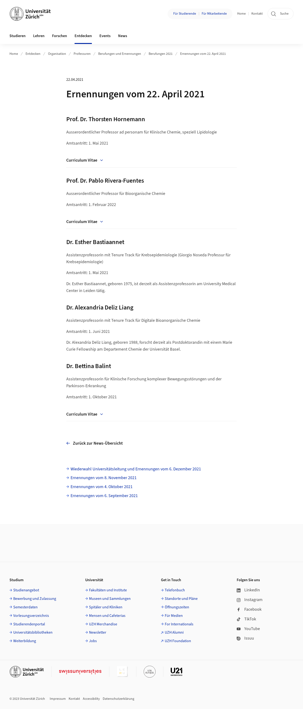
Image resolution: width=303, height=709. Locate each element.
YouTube (252, 629)
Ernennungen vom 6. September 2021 (104, 496)
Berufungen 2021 (161, 54)
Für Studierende (184, 13)
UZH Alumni (174, 632)
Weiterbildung (24, 641)
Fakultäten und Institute (108, 590)
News (122, 36)
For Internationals (179, 624)
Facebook (253, 609)
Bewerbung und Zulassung (34, 598)
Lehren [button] (39, 36)
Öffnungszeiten (177, 607)
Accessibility (91, 698)
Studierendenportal (29, 624)
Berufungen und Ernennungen (119, 54)
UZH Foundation (178, 641)
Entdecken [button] (83, 36)
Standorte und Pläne (181, 598)
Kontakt (257, 13)
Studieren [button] (17, 36)
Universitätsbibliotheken (33, 632)
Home (241, 13)
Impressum (58, 698)
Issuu (249, 638)
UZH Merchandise (103, 624)
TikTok (250, 619)
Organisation (57, 54)
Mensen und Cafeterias (107, 615)
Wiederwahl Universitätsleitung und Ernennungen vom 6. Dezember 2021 (136, 469)
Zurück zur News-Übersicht (98, 443)
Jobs (93, 641)
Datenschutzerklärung (118, 698)
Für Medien (174, 615)
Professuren (82, 54)
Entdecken (33, 54)
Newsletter (97, 632)
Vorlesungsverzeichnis (31, 615)
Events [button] (105, 36)
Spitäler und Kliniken (105, 607)
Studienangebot (26, 590)
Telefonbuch (175, 590)
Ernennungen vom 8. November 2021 (104, 478)
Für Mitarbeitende (214, 13)
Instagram (253, 600)
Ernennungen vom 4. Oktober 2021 (102, 487)
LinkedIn (252, 590)
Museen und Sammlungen (110, 598)
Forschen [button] (59, 36)
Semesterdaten (25, 607)
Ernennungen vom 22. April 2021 (203, 54)
